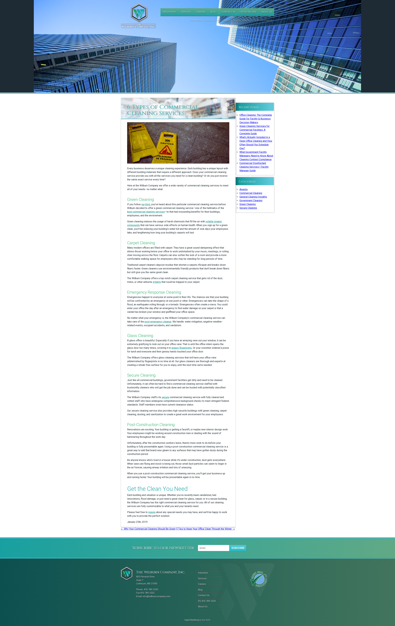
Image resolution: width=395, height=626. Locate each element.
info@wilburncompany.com (156, 596)
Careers (200, 11)
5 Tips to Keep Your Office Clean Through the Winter (205, 528)
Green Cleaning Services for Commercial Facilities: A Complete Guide (254, 130)
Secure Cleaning (248, 207)
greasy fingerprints (181, 347)
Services (186, 11)
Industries (169, 11)
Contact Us (228, 11)
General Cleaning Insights (253, 196)
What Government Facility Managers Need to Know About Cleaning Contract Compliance (256, 156)
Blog (213, 11)
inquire (152, 512)
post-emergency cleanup (158, 321)
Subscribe (238, 548)
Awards (243, 189)
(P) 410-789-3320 (248, 11)
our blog (145, 204)
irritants (157, 282)
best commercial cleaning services (146, 211)
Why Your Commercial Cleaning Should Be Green (148, 528)
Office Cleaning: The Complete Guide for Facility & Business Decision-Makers (255, 119)
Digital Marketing (192, 620)
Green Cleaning (247, 204)
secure (165, 397)
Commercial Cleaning (250, 193)
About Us (266, 11)
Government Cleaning (250, 200)
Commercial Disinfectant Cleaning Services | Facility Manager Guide (254, 167)
